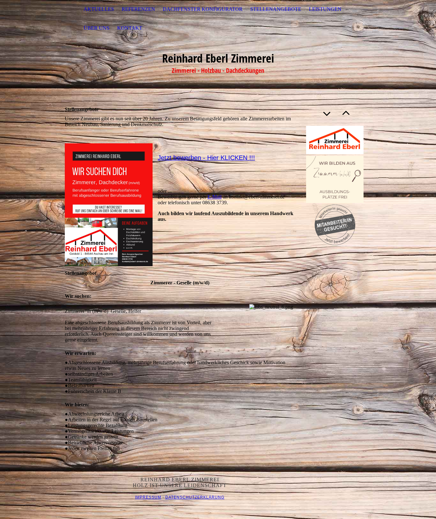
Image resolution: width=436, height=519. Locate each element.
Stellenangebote (275, 9)
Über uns (96, 28)
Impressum (148, 497)
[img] (32, 19)
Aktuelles (99, 9)
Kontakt (129, 28)
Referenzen (138, 9)
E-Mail (214, 196)
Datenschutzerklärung (194, 497)
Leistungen (325, 9)
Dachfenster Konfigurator (203, 9)
